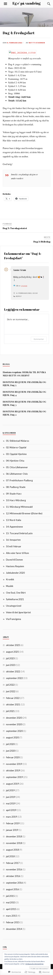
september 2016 (14, 882)
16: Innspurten (13, 539)
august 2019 (12, 783)
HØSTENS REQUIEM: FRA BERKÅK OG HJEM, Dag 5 (24, 384)
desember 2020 (14, 717)
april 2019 (11, 810)
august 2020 (12, 737)
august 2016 (12, 889)
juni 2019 (10, 797)
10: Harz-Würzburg (16, 500)
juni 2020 (10, 750)
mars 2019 (11, 816)
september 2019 (14, 777)
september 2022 (14, 678)
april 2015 (11, 909)
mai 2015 (10, 902)
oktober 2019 (13, 770)
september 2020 (14, 731)
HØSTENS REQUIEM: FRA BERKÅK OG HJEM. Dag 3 (24, 403)
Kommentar (39, 339)
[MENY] (5, 4)
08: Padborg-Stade (15, 487)
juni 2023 (10, 665)
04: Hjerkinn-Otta (15, 460)
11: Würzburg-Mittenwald (19, 506)
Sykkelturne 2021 (15, 599)
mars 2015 (11, 915)
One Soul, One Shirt (16, 592)
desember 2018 (14, 836)
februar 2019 (13, 823)
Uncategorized (13, 605)
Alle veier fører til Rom (17, 553)
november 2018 (14, 843)
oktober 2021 (13, 704)
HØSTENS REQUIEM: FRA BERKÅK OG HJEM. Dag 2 (24, 413)
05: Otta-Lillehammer (17, 467)
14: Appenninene (14, 526)
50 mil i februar (13, 546)
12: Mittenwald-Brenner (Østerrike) (24, 513)
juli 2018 (10, 856)
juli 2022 (10, 684)
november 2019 (14, 764)
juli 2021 (10, 711)
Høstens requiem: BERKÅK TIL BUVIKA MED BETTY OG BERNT (24, 374)
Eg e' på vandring (26, 3)
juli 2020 (10, 744)
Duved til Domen (14, 559)
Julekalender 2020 (15, 572)
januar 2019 (12, 830)
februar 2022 (13, 698)
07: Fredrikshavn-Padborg (19, 480)
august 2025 (12, 651)
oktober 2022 (13, 671)
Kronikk (10, 579)
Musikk (9, 586)
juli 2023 (10, 658)
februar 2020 (13, 757)
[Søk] (46, 4)
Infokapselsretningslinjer (34, 964)
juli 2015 (10, 896)
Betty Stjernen (37, 43)
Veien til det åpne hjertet (18, 612)
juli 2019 (10, 790)
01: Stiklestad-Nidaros (17, 440)
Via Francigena (13, 619)
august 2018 (12, 849)
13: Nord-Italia (13, 520)
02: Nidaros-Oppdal (16, 447)
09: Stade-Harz (13, 493)
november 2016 (14, 869)
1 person (24, 286)
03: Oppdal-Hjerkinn (16, 454)
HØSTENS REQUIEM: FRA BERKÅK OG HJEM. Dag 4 (24, 393)
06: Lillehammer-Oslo (17, 473)
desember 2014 (14, 929)
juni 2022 (10, 691)
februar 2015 (13, 922)
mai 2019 (10, 803)
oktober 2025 (13, 645)
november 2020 (14, 724)
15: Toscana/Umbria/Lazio (19, 533)
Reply (19, 296)
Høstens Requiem (15, 566)
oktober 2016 (13, 876)
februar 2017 (13, 863)
